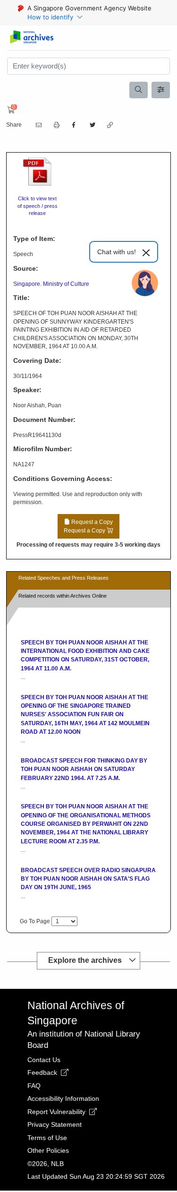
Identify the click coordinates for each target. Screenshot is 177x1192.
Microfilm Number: (42, 449)
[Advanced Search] (161, 90)
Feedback (43, 1072)
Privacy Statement (54, 1124)
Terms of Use (47, 1137)
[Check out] (9, 110)
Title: (21, 297)
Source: (25, 268)
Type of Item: (34, 238)
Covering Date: (37, 360)
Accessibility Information (63, 1098)
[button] (56, 125)
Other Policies (48, 1150)
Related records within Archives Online (62, 596)
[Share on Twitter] (91, 125)
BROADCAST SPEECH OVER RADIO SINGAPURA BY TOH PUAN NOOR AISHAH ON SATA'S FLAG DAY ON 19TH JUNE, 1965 (88, 879)
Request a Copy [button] (88, 526)
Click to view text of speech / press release (37, 206)
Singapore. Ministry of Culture (51, 284)
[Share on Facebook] (74, 125)
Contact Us (43, 1059)
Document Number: (44, 419)
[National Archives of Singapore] (31, 37)
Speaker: (27, 390)
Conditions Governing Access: (62, 478)
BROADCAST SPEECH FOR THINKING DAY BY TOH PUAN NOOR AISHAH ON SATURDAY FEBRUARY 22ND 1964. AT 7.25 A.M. (84, 769)
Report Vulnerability (57, 1111)
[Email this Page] (38, 125)
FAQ (34, 1085)
